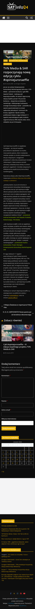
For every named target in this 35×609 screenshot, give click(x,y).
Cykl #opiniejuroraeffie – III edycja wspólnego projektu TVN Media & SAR (17, 346)
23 (31, 459)
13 (17, 456)
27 (17, 463)
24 (3, 463)
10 (3, 456)
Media (5, 60)
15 (26, 456)
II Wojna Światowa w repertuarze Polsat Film (18, 306)
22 (26, 459)
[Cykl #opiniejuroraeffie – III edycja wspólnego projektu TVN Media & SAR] (17, 326)
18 (8, 459)
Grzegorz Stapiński (21, 84)
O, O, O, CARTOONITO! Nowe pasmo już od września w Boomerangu (17, 313)
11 (8, 456)
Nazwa (4, 401)
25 (8, 463)
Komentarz (6, 376)
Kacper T (4, 569)
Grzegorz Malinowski (7, 559)
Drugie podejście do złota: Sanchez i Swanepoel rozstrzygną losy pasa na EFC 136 (17, 578)
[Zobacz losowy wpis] (31, 18)
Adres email (6, 410)
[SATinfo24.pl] (3, 18)
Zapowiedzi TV (7, 64)
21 (21, 459)
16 (31, 456)
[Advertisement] (17, 31)
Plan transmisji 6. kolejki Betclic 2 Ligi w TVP (15, 539)
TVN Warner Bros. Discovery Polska (18, 60)
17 (3, 459)
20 (17, 459)
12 (12, 456)
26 (12, 463)
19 (12, 459)
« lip (2, 471)
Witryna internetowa (8, 419)
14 (21, 456)
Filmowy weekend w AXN (9, 526)
